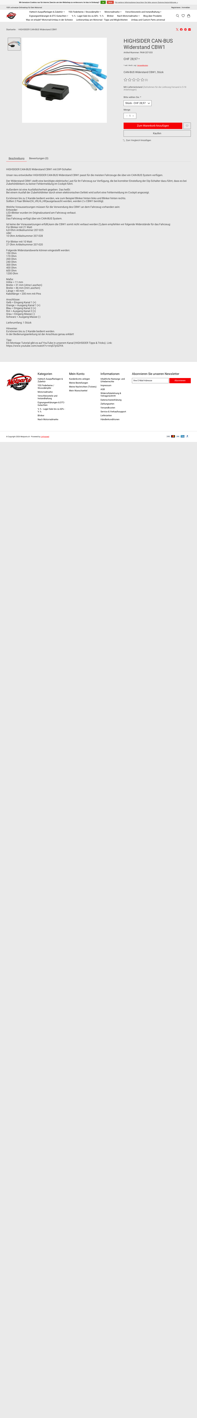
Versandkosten (142, 65)
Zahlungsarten (107, 403)
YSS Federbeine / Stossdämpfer (46, 386)
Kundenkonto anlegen (79, 379)
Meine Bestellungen (78, 383)
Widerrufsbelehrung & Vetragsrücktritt (111, 394)
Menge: (127, 109)
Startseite (11, 29)
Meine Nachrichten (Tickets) (82, 386)
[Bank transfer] (168, 436)
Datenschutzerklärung (111, 400)
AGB (103, 389)
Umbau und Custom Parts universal (148, 20)
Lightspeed (45, 437)
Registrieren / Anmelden (180, 8)
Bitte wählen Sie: (132, 97)
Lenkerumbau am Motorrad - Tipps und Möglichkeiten (102, 20)
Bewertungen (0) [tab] (38, 158)
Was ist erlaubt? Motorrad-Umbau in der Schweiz (49, 20)
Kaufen (157, 133)
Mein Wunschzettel (78, 390)
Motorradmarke (45, 392)
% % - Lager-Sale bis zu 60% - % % (88, 16)
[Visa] (178, 436)
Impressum (106, 385)
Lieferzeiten (106, 415)
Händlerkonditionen (110, 419)
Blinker (110, 16)
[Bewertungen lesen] (134, 80)
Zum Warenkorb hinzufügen (153, 125)
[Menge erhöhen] (133, 116)
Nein (110, 2)
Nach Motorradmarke (48, 419)
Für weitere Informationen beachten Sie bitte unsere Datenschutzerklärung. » (146, 2)
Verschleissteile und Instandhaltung (47, 397)
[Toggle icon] (178, 15)
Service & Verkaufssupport (113, 411)
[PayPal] (187, 436)
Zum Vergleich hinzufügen (138, 140)
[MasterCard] (173, 436)
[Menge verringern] (127, 116)
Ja (103, 2)
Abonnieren (180, 380)
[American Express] (182, 436)
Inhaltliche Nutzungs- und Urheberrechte (113, 380)
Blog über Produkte (152, 16)
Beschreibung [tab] (16, 158)
